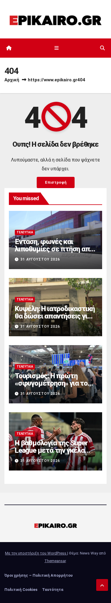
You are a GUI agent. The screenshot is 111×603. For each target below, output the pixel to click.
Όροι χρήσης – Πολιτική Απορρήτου (38, 575)
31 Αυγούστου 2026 (40, 259)
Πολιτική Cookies (20, 589)
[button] (102, 48)
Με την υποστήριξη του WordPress (36, 553)
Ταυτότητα (52, 589)
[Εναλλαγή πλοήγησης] (57, 48)
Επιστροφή (55, 182)
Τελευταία (25, 232)
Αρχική (11, 80)
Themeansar (55, 561)
